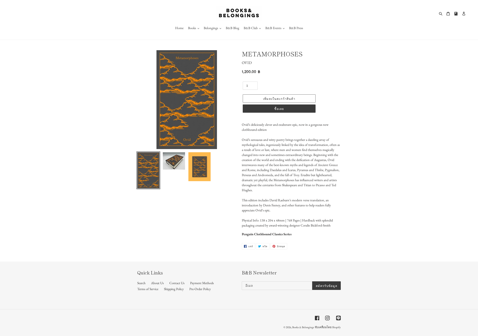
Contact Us (176, 283)
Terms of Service (147, 289)
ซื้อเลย (279, 108)
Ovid (247, 62)
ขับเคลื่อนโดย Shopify (328, 327)
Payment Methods (202, 283)
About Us (157, 283)
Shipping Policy (174, 289)
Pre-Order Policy (200, 289)
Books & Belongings (303, 327)
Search (141, 283)
